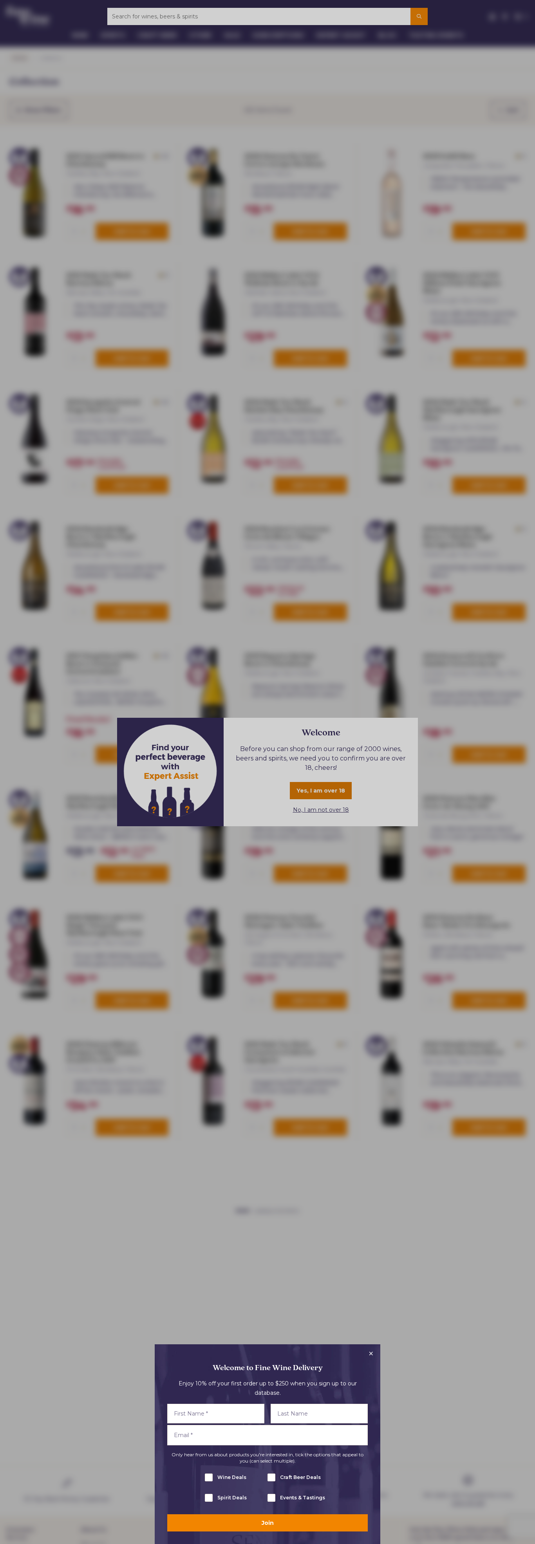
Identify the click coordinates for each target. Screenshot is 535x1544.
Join (268, 1522)
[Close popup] (370, 1353)
